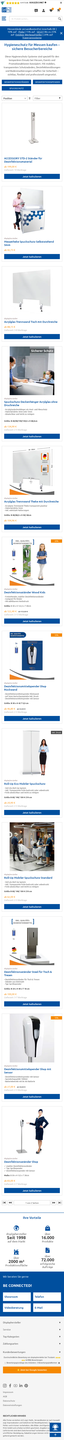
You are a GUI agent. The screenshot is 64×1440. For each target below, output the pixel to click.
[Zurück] (10, 1202)
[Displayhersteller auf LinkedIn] (21, 1385)
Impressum (8, 1392)
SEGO (40, 31)
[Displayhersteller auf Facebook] (10, 1385)
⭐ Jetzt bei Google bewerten (32, 1370)
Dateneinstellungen (12, 1405)
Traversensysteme (32, 37)
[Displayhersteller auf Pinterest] (26, 1385)
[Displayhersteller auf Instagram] (5, 1385)
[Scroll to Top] (55, 1435)
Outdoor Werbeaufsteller (28, 34)
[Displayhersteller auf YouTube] (15, 1385)
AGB (5, 1396)
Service (7, 1329)
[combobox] (35, 18)
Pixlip (21, 31)
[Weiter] (53, 1202)
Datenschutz (9, 1400)
